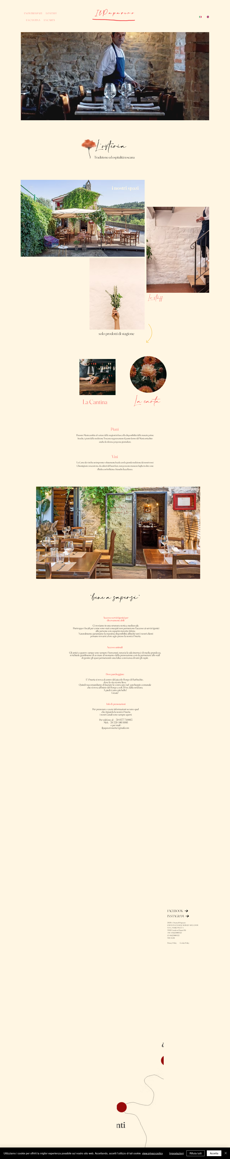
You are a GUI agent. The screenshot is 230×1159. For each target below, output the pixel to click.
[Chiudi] (226, 1153)
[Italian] (200, 17)
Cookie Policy (184, 943)
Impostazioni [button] (176, 1153)
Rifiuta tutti (196, 1153)
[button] (203, 116)
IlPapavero (115, 13)
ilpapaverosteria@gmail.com (115, 727)
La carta (146, 401)
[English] (207, 17)
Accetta (214, 1153)
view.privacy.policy (152, 1153)
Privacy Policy (173, 943)
